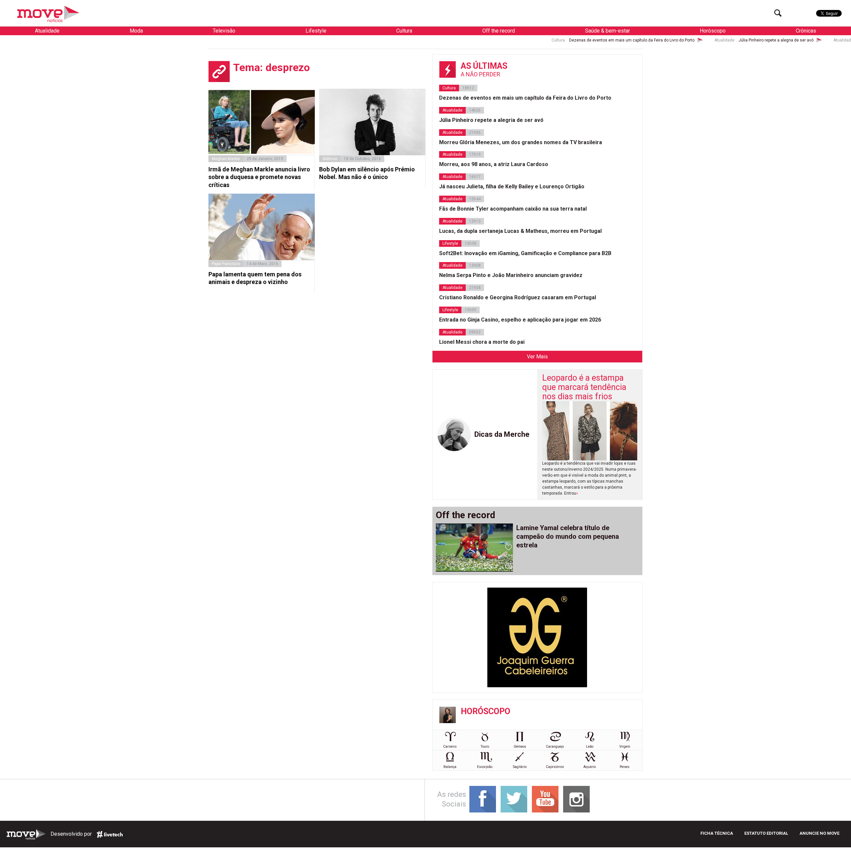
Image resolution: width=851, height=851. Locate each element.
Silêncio (329, 158)
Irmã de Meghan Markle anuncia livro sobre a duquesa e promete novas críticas (259, 177)
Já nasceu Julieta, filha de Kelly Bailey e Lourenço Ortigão (511, 186)
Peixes (625, 767)
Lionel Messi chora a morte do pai (482, 342)
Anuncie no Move (819, 833)
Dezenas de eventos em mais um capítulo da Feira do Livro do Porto (578, 40)
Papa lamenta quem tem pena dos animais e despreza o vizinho (255, 278)
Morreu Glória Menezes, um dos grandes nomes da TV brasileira (520, 142)
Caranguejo (555, 746)
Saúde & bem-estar (607, 31)
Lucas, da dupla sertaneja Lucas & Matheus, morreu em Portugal (520, 231)
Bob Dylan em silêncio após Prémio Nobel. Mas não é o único (367, 173)
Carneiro (449, 746)
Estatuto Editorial (766, 833)
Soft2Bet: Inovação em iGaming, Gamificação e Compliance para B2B (525, 253)
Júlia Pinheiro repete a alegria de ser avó (722, 40)
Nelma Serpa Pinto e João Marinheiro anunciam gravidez (510, 275)
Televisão (224, 31)
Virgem (624, 746)
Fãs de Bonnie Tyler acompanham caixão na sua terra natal (513, 209)
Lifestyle (315, 31)
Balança (449, 767)
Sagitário (520, 767)
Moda (136, 31)
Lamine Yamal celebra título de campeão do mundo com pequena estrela (567, 536)
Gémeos (520, 746)
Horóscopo (713, 31)
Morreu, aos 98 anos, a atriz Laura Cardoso (493, 164)
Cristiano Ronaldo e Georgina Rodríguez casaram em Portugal (517, 297)
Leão (589, 746)
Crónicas (806, 31)
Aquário (589, 767)
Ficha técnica (716, 833)
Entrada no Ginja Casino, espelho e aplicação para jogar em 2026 (520, 320)
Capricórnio (555, 767)
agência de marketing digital (109, 834)
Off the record (498, 31)
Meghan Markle (226, 158)
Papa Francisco (226, 263)
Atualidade (47, 31)
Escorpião (484, 767)
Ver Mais (537, 356)
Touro (485, 746)
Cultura (404, 31)
